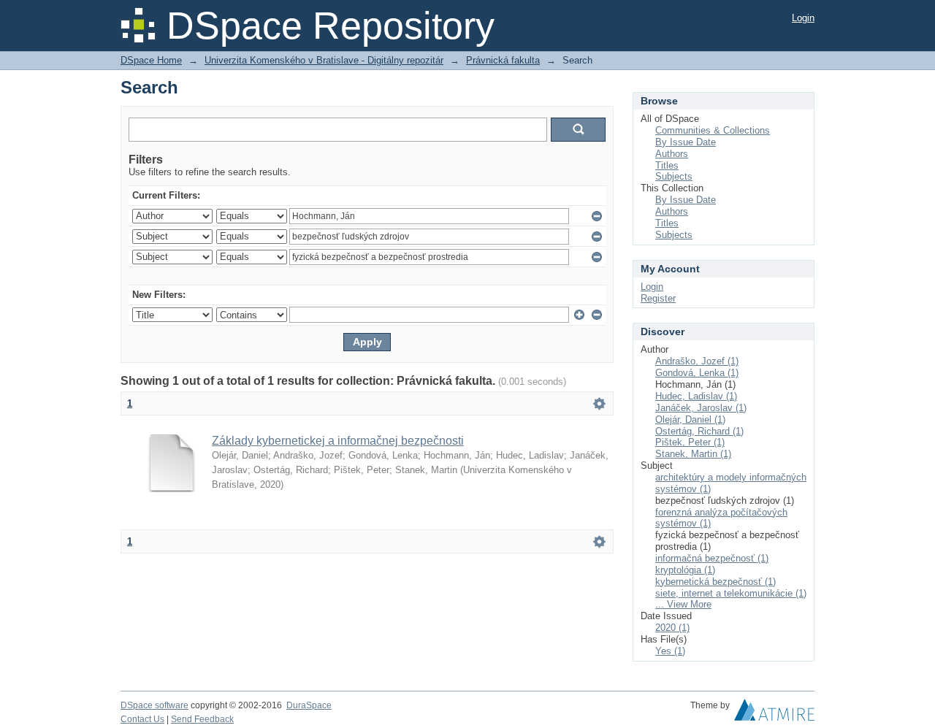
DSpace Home (151, 60)
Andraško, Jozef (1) (697, 361)
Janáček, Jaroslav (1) (701, 407)
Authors (671, 153)
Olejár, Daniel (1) (690, 419)
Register (658, 298)
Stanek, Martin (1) (693, 453)
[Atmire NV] (774, 713)
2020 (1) (672, 627)
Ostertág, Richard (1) (699, 431)
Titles (667, 165)
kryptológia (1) (685, 569)
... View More (683, 604)
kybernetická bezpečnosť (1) (715, 581)
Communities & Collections (712, 130)
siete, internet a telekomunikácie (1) (730, 593)
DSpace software (154, 705)
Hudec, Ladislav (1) (696, 396)
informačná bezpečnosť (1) (711, 558)
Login (803, 17)
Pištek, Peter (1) (690, 442)
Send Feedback (202, 719)
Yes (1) (670, 650)
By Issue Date (685, 142)
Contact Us (142, 719)
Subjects (673, 176)
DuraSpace (309, 705)
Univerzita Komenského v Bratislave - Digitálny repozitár (324, 60)
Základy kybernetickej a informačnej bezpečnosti (338, 440)
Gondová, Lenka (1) (697, 372)
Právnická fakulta (503, 60)
